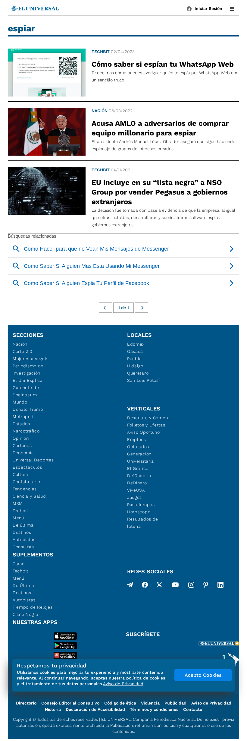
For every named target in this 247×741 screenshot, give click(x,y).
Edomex (136, 344)
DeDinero (137, 482)
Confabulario (26, 481)
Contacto (192, 709)
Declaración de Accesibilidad (95, 709)
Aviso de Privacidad (211, 703)
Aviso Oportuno (143, 432)
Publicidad (175, 703)
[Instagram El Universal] (191, 586)
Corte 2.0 (22, 351)
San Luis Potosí (143, 380)
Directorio (26, 703)
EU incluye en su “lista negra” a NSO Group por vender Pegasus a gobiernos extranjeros (160, 192)
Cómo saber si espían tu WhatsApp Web (163, 64)
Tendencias (25, 488)
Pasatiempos (141, 504)
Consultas (23, 546)
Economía (23, 452)
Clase (19, 563)
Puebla (134, 358)
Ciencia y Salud (29, 496)
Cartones (22, 445)
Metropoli (23, 416)
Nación (100, 110)
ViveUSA (136, 490)
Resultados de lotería (142, 523)
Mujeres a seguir (30, 358)
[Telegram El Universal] (130, 586)
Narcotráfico (26, 431)
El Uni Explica (28, 380)
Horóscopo (138, 511)
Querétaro (138, 373)
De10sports (139, 475)
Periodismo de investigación (28, 369)
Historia (53, 709)
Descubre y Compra (148, 417)
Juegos (134, 497)
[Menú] (232, 9)
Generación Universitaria (140, 457)
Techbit (101, 51)
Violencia (150, 703)
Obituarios (138, 446)
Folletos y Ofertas (146, 425)
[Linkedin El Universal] (220, 586)
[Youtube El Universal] (175, 586)
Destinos (22, 532)
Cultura (20, 474)
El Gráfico (138, 468)
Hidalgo (135, 365)
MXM (18, 503)
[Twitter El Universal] (159, 586)
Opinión (21, 438)
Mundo (20, 402)
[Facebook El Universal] (145, 586)
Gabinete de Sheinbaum (26, 391)
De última (23, 525)
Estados (21, 423)
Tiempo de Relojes (33, 607)
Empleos (136, 439)
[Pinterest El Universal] (206, 586)
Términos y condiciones (154, 709)
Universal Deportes (33, 460)
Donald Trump (28, 409)
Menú (18, 517)
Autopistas (24, 539)
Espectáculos (27, 467)
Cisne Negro (25, 614)
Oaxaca (135, 351)
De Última (23, 585)
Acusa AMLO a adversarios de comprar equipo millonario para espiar (160, 128)
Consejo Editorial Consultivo (70, 703)
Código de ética (120, 703)
